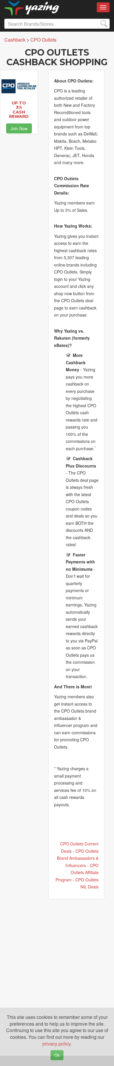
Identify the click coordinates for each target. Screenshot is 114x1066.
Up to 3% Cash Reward (19, 109)
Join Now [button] (19, 128)
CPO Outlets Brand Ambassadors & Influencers (78, 858)
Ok (57, 1055)
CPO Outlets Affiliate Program (77, 872)
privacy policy (56, 1043)
